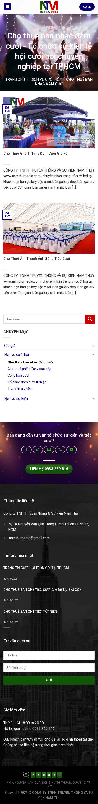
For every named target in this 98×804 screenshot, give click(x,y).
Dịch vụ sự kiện (15, 399)
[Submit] (90, 319)
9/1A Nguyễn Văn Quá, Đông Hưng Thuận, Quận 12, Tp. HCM (49, 784)
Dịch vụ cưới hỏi (46, 79)
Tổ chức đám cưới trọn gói (27, 382)
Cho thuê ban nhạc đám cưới (30, 362)
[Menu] (7, 7)
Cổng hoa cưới (18, 375)
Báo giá (9, 346)
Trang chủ (15, 79)
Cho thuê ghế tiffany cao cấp (29, 369)
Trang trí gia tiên (20, 389)
